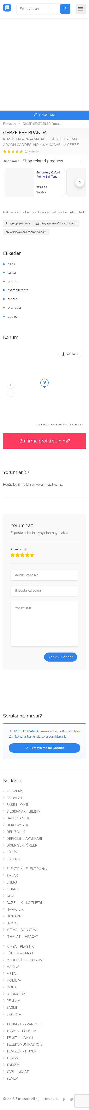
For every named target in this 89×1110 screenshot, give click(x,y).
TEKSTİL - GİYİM (19, 1038)
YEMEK (12, 1078)
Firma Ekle (46, 115)
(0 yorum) (32, 151)
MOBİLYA (13, 980)
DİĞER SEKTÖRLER (21, 845)
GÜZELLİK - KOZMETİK (24, 903)
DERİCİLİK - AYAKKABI (24, 839)
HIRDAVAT (14, 916)
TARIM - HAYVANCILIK (24, 1024)
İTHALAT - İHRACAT (22, 937)
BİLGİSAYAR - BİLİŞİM (23, 811)
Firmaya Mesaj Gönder (46, 748)
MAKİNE (12, 967)
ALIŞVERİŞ (14, 791)
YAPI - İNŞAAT (17, 1072)
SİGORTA (13, 1014)
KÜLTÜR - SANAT (20, 953)
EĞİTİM (12, 852)
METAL (12, 974)
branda (13, 282)
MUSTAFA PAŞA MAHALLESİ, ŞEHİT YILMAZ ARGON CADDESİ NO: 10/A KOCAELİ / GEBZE (41, 142)
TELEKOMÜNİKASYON (24, 1044)
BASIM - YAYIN (17, 805)
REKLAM (13, 1001)
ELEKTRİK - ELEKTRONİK (26, 869)
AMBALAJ (14, 798)
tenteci (13, 299)
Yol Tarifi (72, 354)
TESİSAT (13, 1058)
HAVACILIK (15, 909)
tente (12, 273)
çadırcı (13, 317)
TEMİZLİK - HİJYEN (21, 1051)
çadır (11, 264)
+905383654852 (19, 223)
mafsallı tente (18, 290)
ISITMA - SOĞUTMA (21, 930)
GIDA (10, 896)
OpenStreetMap (59, 424)
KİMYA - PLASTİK (20, 946)
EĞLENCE (14, 859)
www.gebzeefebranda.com (28, 231)
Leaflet (41, 424)
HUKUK (12, 923)
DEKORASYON (18, 825)
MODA (11, 987)
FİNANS (12, 889)
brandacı (14, 308)
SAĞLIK (12, 1008)
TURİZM (12, 1065)
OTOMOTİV (15, 994)
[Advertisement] (44, 64)
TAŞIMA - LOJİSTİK (21, 1031)
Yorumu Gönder (61, 657)
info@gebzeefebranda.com (58, 223)
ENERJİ (12, 882)
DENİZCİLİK (15, 832)
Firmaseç (9, 124)
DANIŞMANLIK (17, 818)
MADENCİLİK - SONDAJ (24, 960)
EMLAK (12, 876)
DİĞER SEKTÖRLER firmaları (43, 124)
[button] (10, 384)
